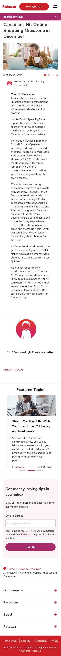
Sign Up (31, 547)
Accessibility (40, 640)
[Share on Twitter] (49, 75)
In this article (13, 17)
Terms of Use (10, 640)
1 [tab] (21, 471)
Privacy (54, 640)
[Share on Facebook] (53, 75)
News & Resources (29, 569)
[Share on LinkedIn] (56, 75)
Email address (14, 516)
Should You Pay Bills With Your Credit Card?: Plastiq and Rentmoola (31, 426)
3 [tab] (38, 471)
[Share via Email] (45, 75)
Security (25, 640)
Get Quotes (34, 6)
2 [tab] (29, 471)
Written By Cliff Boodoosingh (29, 81)
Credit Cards (13, 370)
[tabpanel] (31, 433)
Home (11, 569)
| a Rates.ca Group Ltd (35, 647)
